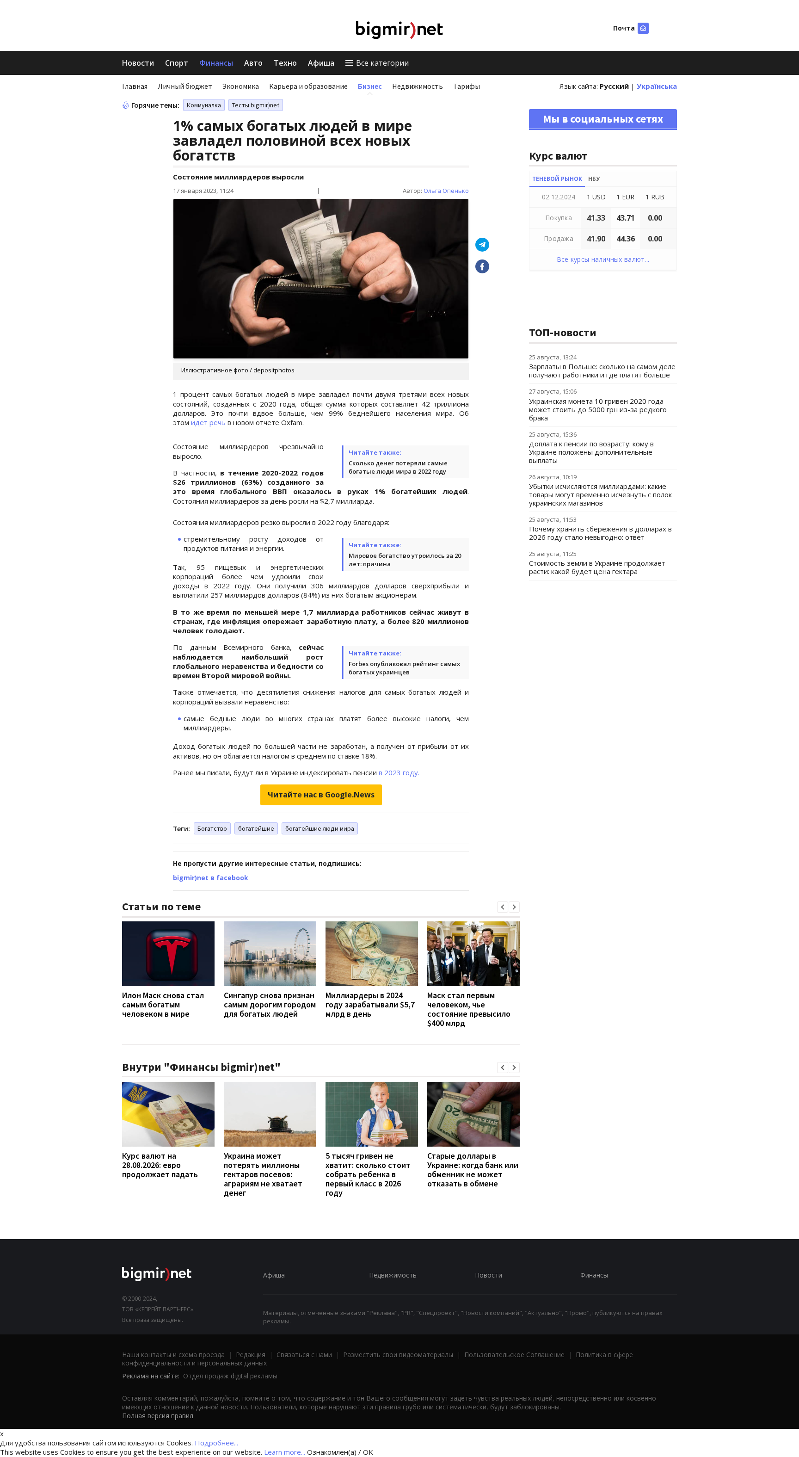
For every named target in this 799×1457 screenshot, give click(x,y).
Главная (135, 86)
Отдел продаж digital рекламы (230, 1375)
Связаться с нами (304, 1354)
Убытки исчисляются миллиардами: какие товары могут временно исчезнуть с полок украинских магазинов (600, 494)
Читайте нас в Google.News (321, 795)
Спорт (176, 63)
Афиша (321, 63)
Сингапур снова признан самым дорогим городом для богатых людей (270, 1004)
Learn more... (284, 1452)
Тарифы (466, 86)
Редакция (250, 1354)
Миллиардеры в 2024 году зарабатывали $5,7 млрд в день (370, 1004)
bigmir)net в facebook (210, 877)
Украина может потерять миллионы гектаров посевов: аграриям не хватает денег (263, 1174)
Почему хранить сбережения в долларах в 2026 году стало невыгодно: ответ (600, 533)
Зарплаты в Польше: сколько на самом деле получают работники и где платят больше (602, 370)
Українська (657, 86)
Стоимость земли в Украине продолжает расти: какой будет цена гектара (597, 567)
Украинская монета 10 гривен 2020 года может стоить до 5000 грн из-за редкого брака (598, 409)
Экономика (240, 86)
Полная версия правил (157, 1415)
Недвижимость (417, 86)
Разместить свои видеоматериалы (398, 1354)
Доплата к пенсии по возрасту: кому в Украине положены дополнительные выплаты (591, 452)
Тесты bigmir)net (255, 105)
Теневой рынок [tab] (557, 179)
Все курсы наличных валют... (603, 259)
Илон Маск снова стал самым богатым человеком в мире (163, 1004)
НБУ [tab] (594, 179)
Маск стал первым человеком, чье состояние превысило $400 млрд (468, 1009)
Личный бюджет (185, 86)
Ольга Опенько (446, 190)
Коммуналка (204, 105)
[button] (502, 907)
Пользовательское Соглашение (514, 1354)
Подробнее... (216, 1442)
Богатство (212, 828)
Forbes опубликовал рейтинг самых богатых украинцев (404, 668)
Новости (138, 63)
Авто (253, 63)
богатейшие (256, 828)
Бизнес (370, 86)
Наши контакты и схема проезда (173, 1354)
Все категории (382, 63)
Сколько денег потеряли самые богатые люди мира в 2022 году (398, 467)
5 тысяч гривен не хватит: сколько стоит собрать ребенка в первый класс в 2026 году (368, 1174)
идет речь (209, 422)
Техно (285, 63)
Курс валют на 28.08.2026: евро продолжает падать (160, 1164)
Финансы (216, 63)
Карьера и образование (308, 86)
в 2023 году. (399, 772)
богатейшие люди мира (319, 828)
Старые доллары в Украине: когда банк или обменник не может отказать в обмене (472, 1169)
